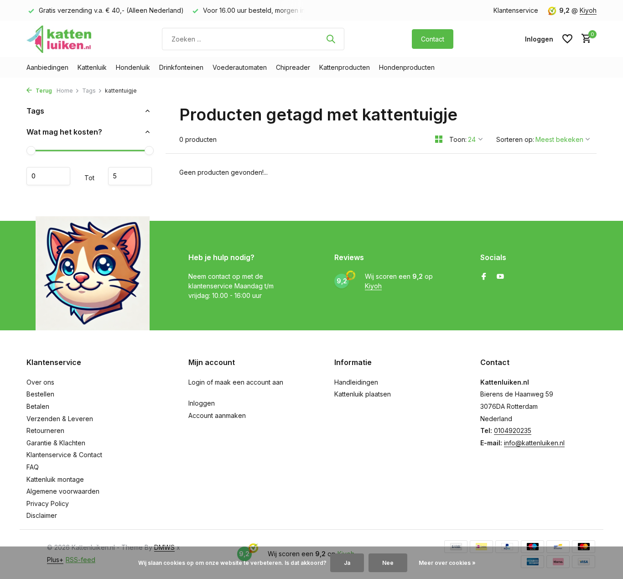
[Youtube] (500, 276)
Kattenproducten (344, 67)
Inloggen (201, 403)
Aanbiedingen (47, 67)
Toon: (458, 139)
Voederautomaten (240, 67)
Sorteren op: (515, 139)
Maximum (130, 176)
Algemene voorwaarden (62, 491)
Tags (89, 90)
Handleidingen (356, 382)
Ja (347, 562)
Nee (388, 562)
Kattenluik (92, 67)
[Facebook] (484, 276)
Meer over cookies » (447, 562)
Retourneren (45, 430)
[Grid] (438, 139)
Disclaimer (41, 515)
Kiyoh (588, 10)
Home (65, 90)
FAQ (32, 467)
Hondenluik (133, 67)
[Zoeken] (330, 38)
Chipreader (293, 67)
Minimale (48, 176)
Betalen (37, 406)
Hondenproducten (407, 67)
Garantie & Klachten (55, 443)
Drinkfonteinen (181, 67)
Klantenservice (515, 10)
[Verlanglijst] (567, 39)
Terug (43, 90)
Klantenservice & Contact (64, 455)
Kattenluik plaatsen (362, 394)
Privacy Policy (47, 503)
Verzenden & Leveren (59, 419)
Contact (432, 39)
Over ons (40, 382)
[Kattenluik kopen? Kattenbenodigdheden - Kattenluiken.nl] (60, 39)
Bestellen (40, 394)
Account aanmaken (217, 415)
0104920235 (512, 430)
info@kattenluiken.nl (534, 443)
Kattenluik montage (55, 479)
